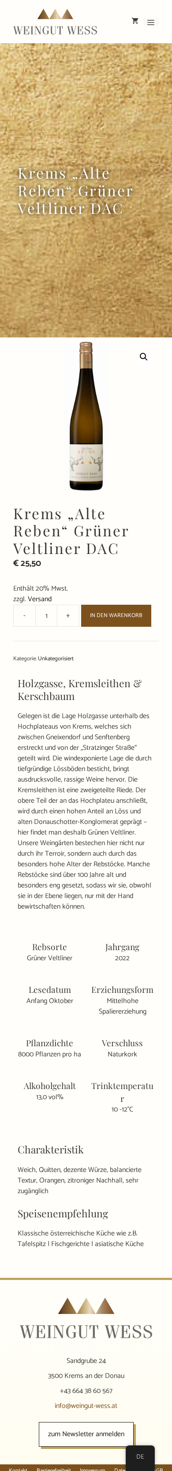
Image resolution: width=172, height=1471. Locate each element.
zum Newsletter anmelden (86, 1434)
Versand (40, 599)
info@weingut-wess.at (86, 1406)
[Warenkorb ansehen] (135, 22)
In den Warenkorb (116, 615)
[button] (144, 357)
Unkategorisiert (56, 658)
